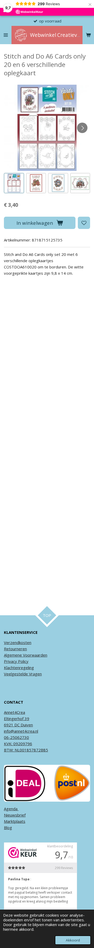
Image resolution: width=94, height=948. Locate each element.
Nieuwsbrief (15, 815)
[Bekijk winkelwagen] (88, 35)
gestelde (20, 673)
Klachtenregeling (19, 667)
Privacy (10, 661)
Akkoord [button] (73, 940)
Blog (8, 827)
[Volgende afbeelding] (82, 128)
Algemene (13, 655)
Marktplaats (14, 821)
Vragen (35, 673)
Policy (22, 661)
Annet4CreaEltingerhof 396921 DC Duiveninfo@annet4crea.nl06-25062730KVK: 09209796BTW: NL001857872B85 (26, 731)
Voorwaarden (34, 655)
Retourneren (15, 648)
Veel (8, 673)
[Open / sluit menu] (5, 35)
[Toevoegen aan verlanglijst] (84, 223)
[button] (14, 183)
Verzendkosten (17, 642)
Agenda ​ (11, 808)
